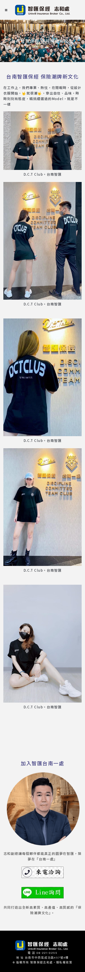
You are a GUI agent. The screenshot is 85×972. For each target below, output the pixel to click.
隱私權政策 (64, 962)
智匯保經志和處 (41, 962)
